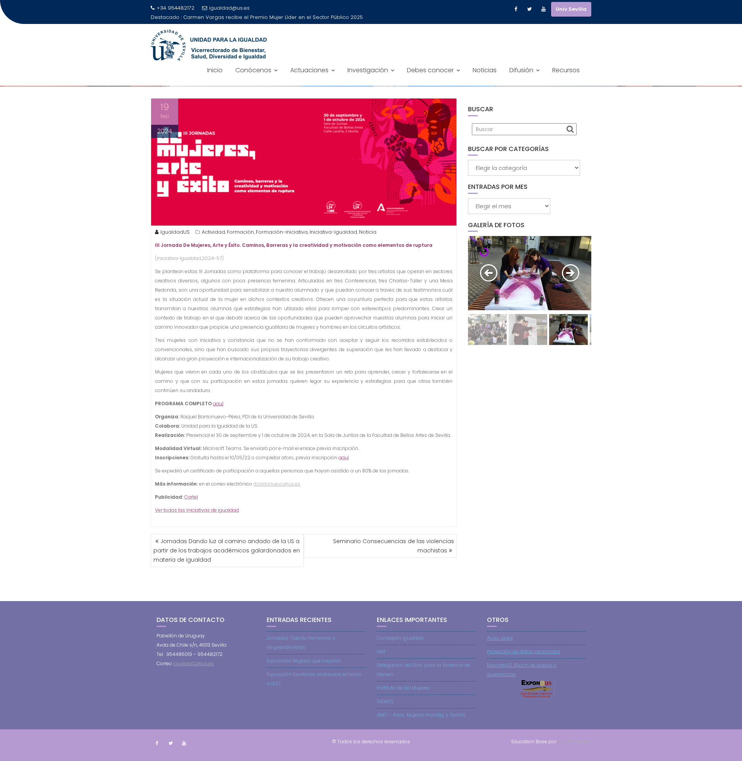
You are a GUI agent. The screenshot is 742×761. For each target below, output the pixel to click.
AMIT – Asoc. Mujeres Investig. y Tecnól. (421, 715)
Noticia (367, 232)
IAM (381, 651)
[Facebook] (515, 9)
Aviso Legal (500, 638)
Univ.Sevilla (571, 9)
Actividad (213, 232)
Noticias (485, 79)
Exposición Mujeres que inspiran (304, 660)
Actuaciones (309, 79)
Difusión (521, 79)
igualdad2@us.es (193, 663)
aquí (218, 403)
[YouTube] (543, 9)
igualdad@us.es (229, 8)
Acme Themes (574, 741)
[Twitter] (529, 9)
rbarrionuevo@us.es (277, 484)
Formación (240, 232)
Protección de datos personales (523, 651)
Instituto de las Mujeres (403, 688)
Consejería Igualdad (400, 638)
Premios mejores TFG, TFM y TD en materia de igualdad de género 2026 (243, 26)
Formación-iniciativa (282, 232)
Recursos (566, 79)
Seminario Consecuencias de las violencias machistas (393, 545)
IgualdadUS (175, 232)
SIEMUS (385, 701)
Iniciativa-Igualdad (333, 232)
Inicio (215, 79)
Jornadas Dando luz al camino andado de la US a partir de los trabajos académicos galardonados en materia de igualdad (226, 550)
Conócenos (253, 79)
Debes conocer (430, 79)
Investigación (367, 79)
